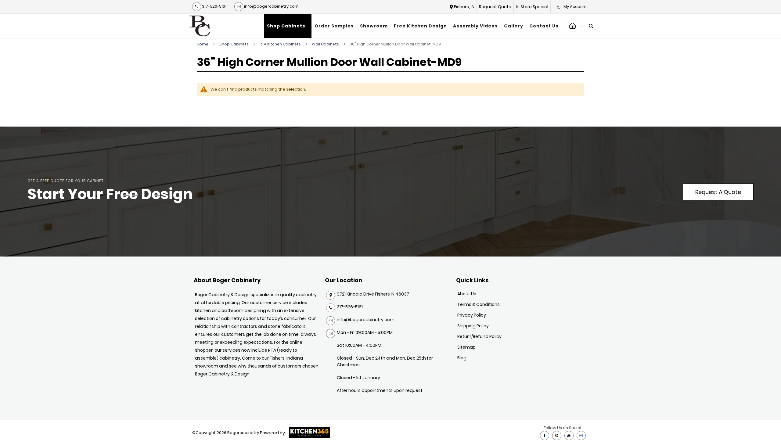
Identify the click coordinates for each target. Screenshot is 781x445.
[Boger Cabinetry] (200, 26)
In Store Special (532, 7)
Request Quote (495, 7)
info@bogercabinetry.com (271, 6)
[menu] (413, 26)
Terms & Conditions (478, 304)
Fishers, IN (464, 7)
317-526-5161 (213, 6)
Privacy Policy (471, 315)
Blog (461, 358)
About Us (466, 294)
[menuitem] (287, 26)
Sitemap (466, 347)
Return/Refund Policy (479, 336)
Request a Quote (718, 192)
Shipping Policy (473, 326)
